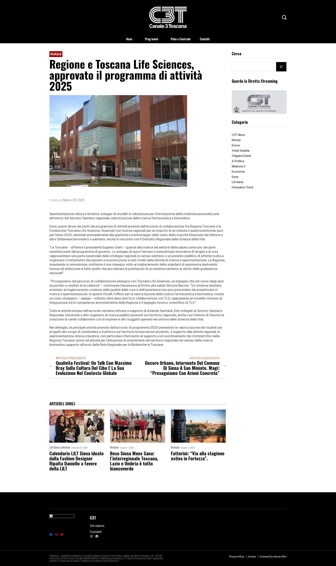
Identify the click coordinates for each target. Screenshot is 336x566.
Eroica (236, 145)
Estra (235, 177)
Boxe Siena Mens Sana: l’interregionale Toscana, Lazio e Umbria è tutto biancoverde (134, 461)
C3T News (238, 135)
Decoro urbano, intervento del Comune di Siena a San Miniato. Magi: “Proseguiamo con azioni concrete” (182, 367)
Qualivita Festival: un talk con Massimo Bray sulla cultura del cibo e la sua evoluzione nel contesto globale (94, 367)
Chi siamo (97, 526)
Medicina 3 (238, 166)
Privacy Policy (236, 556)
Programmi (151, 39)
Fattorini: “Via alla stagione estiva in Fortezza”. (197, 456)
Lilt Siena (237, 182)
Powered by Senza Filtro (273, 556)
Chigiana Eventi (241, 156)
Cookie (252, 556)
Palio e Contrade (181, 39)
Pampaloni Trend (242, 187)
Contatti (205, 39)
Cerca (236, 53)
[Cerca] (281, 67)
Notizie (55, 54)
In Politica (238, 161)
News (129, 39)
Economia (238, 171)
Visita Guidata (240, 150)
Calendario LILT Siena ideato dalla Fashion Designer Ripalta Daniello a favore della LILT (76, 461)
